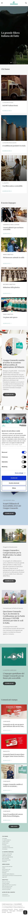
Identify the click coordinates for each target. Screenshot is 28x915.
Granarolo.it (5, 894)
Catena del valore (6, 855)
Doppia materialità (7, 854)
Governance (5, 843)
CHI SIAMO (5, 836)
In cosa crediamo (6, 840)
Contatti (4, 912)
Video (3, 868)
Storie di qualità (6, 889)
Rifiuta (14, 488)
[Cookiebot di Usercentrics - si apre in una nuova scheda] (19, 426)
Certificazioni (5, 871)
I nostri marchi (5, 841)
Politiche (4, 861)
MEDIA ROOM (5, 864)
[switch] (24, 457)
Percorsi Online (6, 881)
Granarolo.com (6, 895)
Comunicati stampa (7, 866)
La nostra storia (6, 846)
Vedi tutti (14, 826)
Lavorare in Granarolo (7, 847)
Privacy (16, 909)
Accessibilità (5, 910)
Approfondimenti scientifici (9, 885)
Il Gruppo (4, 838)
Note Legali (12, 910)
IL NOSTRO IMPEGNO (8, 851)
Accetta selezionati (14, 483)
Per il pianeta (5, 858)
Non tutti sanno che (7, 886)
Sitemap (9, 912)
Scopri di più (9, 394)
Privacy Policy (8, 907)
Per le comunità (6, 860)
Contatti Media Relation (8, 874)
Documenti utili (6, 869)
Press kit (4, 872)
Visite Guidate (5, 883)
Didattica (5, 879)
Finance (4, 844)
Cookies (21, 909)
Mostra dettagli (19, 473)
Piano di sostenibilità (7, 857)
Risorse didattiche (6, 888)
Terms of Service (18, 907)
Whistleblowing (21, 910)
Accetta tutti (14, 478)
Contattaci (4, 849)
